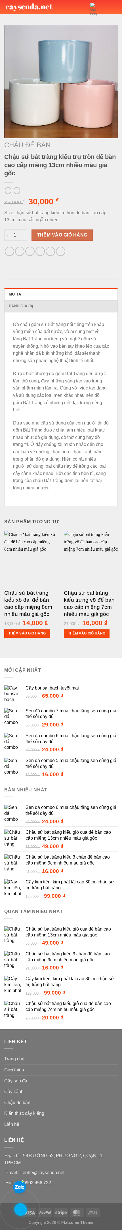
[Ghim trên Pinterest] (50, 251)
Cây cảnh (14, 1091)
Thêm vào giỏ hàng (62, 235)
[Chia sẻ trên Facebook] (19, 251)
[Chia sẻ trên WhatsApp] (9, 251)
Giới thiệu (14, 1069)
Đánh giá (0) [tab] (21, 306)
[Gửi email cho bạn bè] (40, 251)
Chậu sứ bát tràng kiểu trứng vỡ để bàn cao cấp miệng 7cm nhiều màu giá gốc (89, 603)
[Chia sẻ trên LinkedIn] (60, 251)
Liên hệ (11, 1124)
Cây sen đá (15, 1080)
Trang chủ (14, 1058)
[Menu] (114, 9)
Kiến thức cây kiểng (24, 1113)
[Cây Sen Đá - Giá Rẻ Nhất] (29, 7)
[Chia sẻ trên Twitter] (30, 251)
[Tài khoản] (104, 9)
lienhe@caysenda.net (42, 1172)
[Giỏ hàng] (93, 9)
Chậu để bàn (27, 145)
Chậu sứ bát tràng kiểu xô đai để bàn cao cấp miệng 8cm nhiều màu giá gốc (28, 603)
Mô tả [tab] (15, 294)
